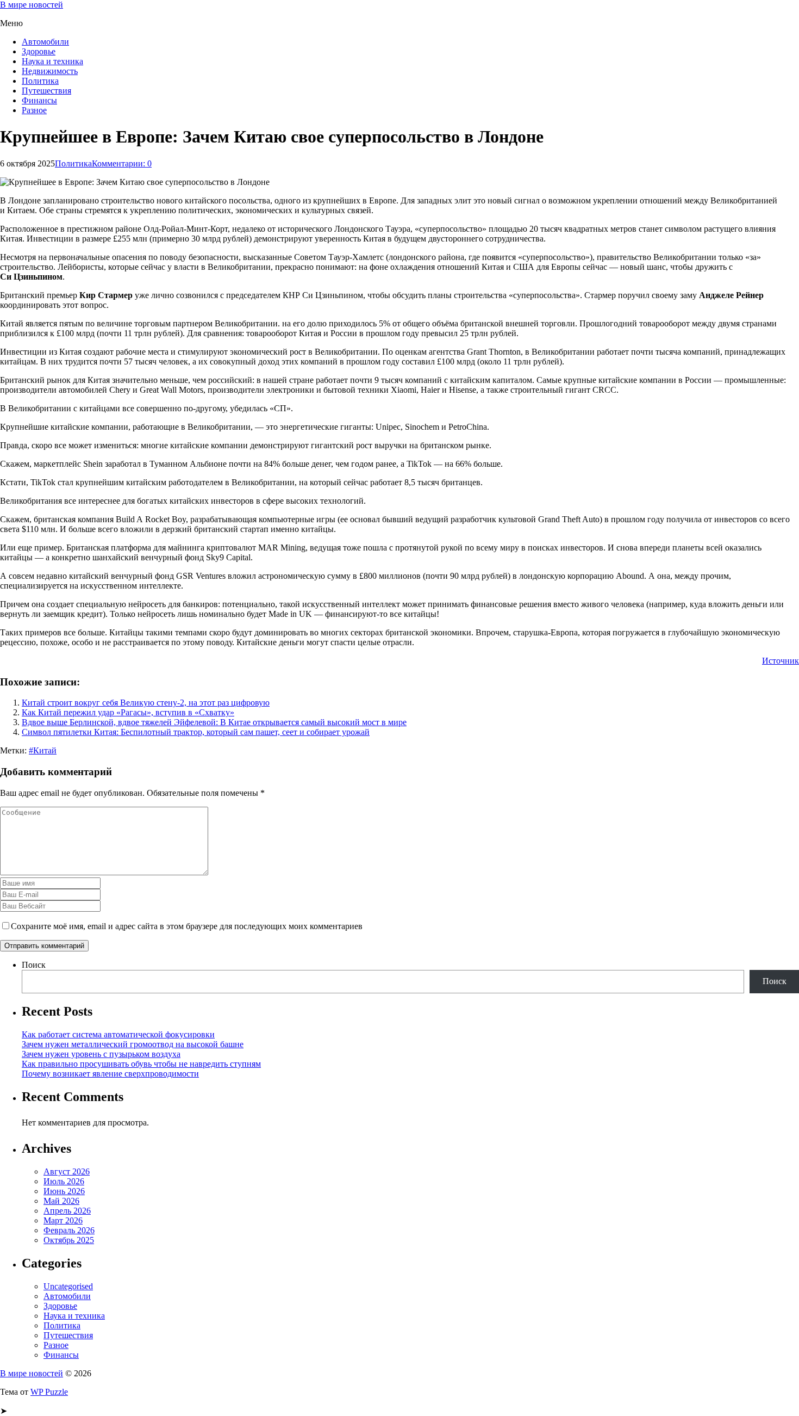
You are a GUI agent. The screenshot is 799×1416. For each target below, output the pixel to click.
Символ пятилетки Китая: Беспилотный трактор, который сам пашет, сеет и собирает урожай (196, 732)
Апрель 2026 (67, 1210)
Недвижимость (50, 71)
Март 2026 (63, 1220)
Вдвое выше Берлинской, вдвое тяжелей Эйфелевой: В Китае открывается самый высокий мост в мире (214, 722)
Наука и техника (52, 61)
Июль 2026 (63, 1181)
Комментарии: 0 (122, 163)
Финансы (39, 100)
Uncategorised (68, 1286)
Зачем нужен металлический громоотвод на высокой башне (133, 1044)
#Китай (43, 750)
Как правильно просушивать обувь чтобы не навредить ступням (141, 1063)
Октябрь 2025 (68, 1240)
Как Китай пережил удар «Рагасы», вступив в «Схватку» (128, 712)
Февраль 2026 (69, 1230)
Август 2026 (66, 1171)
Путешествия (46, 90)
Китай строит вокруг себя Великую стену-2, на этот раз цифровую (146, 702)
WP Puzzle (49, 1391)
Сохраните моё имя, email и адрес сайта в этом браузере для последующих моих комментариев (187, 926)
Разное (34, 110)
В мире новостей (31, 4)
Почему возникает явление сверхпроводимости (110, 1073)
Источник (780, 660)
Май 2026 (61, 1200)
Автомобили (45, 41)
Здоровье (38, 51)
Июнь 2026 (64, 1191)
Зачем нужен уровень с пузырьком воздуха (101, 1054)
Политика (40, 80)
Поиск (34, 964)
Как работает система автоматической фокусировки (118, 1034)
